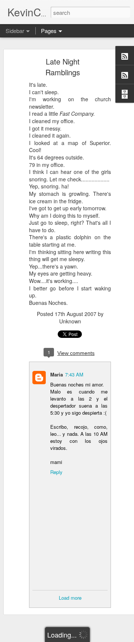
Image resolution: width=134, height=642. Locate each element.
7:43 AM (74, 374)
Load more (70, 597)
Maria (56, 374)
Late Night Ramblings (62, 67)
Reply (56, 471)
